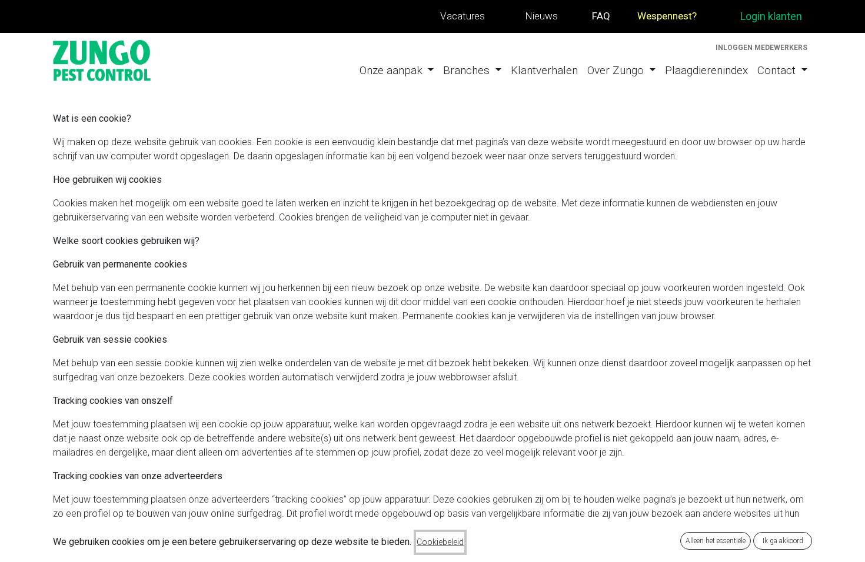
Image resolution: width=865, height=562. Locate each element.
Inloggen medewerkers (761, 48)
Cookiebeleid (440, 542)
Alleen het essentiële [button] (716, 541)
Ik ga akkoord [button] (783, 541)
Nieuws (541, 16)
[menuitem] (397, 71)
